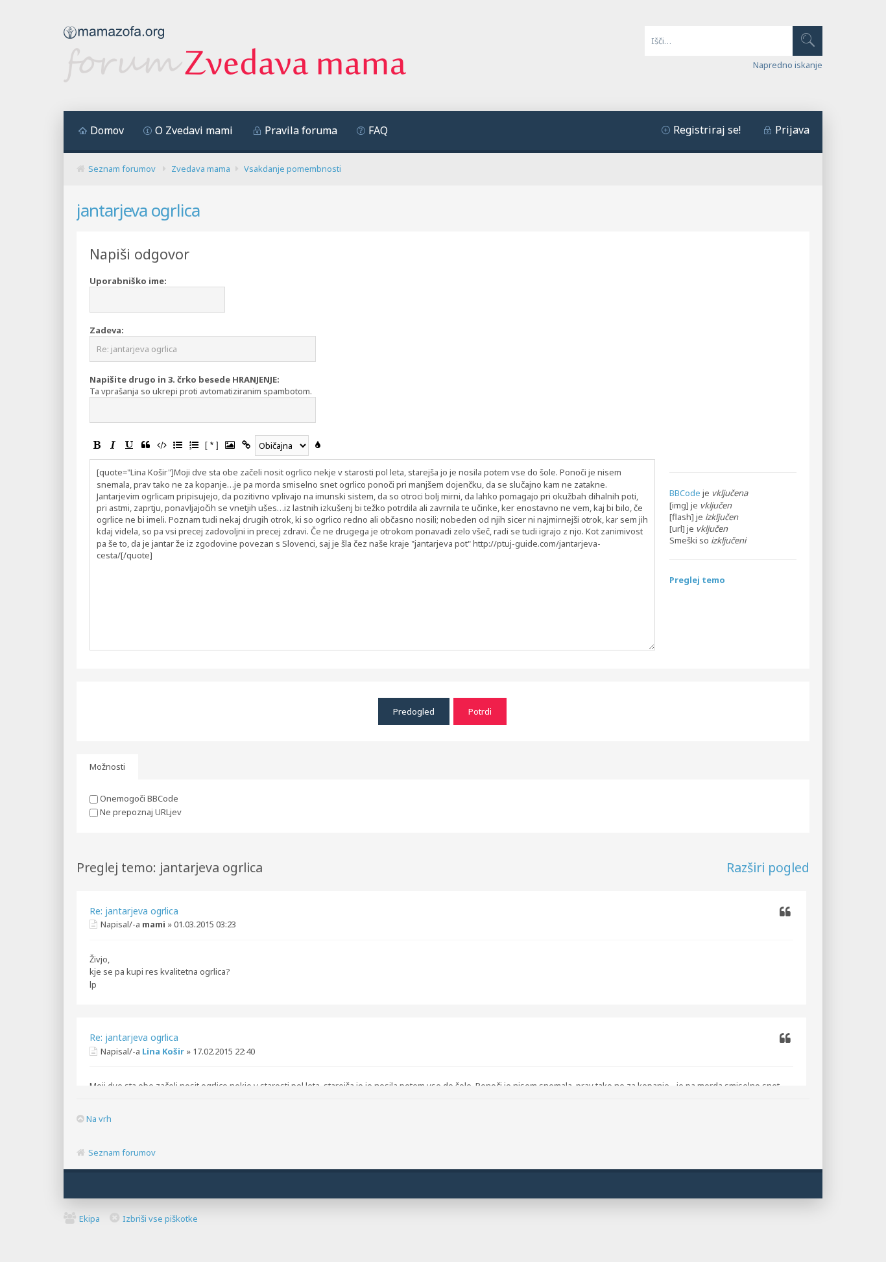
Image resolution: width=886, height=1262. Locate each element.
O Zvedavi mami (194, 130)
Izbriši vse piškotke (160, 1218)
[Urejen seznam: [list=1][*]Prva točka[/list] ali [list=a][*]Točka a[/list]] (194, 445)
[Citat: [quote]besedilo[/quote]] (145, 445)
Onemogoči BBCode (138, 798)
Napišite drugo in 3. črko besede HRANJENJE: (185, 379)
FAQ (378, 130)
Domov (107, 130)
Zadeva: (107, 330)
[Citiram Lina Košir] (784, 1038)
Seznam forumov (122, 168)
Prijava (792, 130)
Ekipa (89, 1218)
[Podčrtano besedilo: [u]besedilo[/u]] (129, 445)
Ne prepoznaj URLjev (140, 812)
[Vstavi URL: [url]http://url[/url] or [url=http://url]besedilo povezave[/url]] (246, 445)
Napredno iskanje (787, 65)
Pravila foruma (301, 130)
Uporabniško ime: (128, 281)
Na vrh (99, 1119)
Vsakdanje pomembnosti (292, 168)
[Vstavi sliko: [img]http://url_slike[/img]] (229, 445)
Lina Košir (163, 1051)
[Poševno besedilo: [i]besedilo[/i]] (113, 445)
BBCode (684, 493)
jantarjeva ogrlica (138, 210)
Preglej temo (697, 580)
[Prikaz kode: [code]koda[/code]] (161, 445)
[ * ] (212, 445)
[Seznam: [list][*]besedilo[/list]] (178, 445)
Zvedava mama (200, 168)
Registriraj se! (707, 130)
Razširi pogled (767, 867)
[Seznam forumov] (235, 79)
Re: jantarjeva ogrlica (134, 911)
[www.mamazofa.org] (114, 42)
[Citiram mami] (784, 912)
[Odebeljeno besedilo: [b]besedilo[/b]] (97, 445)
